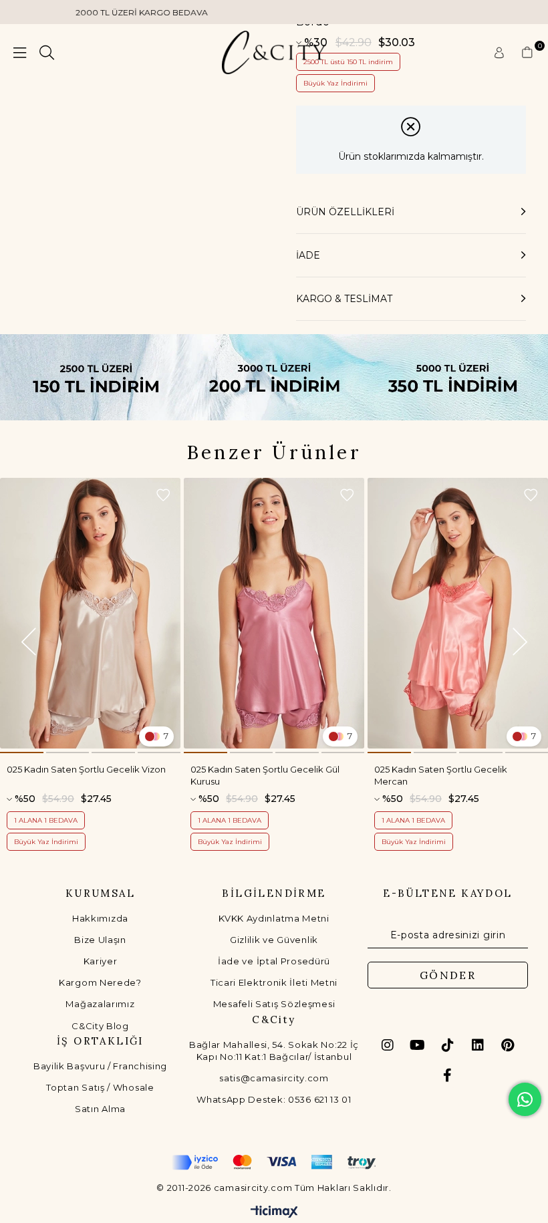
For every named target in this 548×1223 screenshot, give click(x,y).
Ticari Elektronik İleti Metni (274, 982)
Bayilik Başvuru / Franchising (100, 1066)
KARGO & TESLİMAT (344, 299)
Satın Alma (100, 1108)
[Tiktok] (447, 1045)
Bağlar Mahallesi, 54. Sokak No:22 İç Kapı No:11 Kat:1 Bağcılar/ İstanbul (274, 1050)
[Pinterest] (508, 1045)
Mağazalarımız (99, 1003)
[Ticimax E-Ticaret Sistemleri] (274, 1213)
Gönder (448, 975)
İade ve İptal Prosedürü (274, 961)
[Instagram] (387, 1045)
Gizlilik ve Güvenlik (274, 939)
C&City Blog (100, 1026)
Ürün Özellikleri (345, 212)
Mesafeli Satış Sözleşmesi (274, 1003)
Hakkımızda (100, 918)
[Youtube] (417, 1045)
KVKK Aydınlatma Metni (274, 918)
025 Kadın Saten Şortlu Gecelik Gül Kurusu (264, 775)
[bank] (274, 1162)
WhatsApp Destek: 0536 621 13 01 (274, 1099)
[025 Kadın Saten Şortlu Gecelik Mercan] (458, 613)
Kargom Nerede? (100, 982)
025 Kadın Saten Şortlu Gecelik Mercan (440, 775)
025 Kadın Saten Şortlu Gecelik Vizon (86, 769)
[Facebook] (447, 1075)
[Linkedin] (477, 1045)
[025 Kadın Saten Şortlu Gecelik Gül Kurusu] (274, 613)
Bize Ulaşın (100, 939)
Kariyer (101, 961)
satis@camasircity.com (274, 1078)
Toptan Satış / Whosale (100, 1087)
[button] (21, 752)
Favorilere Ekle (163, 495)
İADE (308, 255)
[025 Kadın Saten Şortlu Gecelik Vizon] (90, 613)
